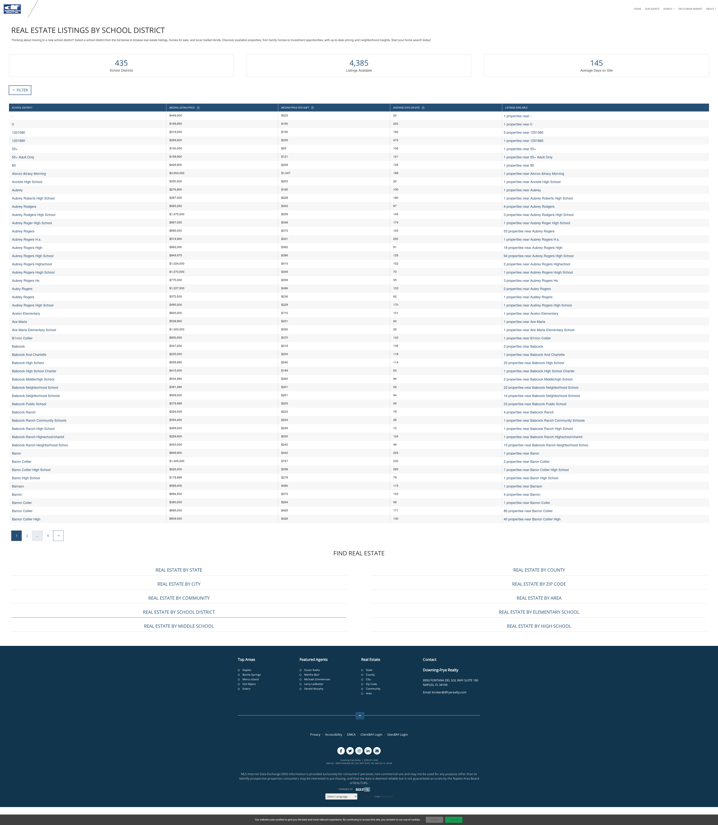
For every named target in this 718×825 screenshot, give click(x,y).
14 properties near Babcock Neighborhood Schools (542, 395)
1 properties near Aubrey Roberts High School (538, 198)
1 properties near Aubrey (522, 189)
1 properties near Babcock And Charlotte (534, 354)
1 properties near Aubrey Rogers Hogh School (538, 272)
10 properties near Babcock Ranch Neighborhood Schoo (546, 444)
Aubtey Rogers (23, 296)
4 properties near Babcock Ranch (529, 412)
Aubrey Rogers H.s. (26, 239)
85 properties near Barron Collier (528, 510)
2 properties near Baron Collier (527, 461)
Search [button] (668, 8)
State (369, 670)
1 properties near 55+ (520, 148)
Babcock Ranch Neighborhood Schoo (40, 444)
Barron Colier (22, 502)
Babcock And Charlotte (29, 354)
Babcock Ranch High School (33, 428)
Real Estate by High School (539, 626)
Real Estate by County (539, 570)
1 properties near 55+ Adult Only (528, 156)
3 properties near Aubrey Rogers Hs (531, 280)
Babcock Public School (29, 403)
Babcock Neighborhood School (35, 387)
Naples (247, 670)
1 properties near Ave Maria (524, 321)
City (368, 679)
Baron (16, 453)
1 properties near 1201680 (523, 140)
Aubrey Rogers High (27, 247)
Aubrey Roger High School (32, 222)
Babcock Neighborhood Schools (36, 395)
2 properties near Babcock (523, 346)
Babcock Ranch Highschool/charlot (38, 436)
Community (373, 688)
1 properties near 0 (518, 124)
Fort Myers (249, 684)
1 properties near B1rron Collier (527, 337)
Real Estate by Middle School (179, 626)
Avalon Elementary (26, 313)
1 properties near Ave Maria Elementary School (539, 329)
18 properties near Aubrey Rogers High (533, 247)
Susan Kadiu (312, 670)
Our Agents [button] (652, 8)
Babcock (18, 346)
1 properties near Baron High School (531, 477)
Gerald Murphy (313, 688)
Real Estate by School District (179, 612)
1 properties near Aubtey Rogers (528, 296)
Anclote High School (27, 181)
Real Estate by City (178, 584)
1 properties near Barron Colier (527, 502)
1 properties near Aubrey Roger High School (537, 222)
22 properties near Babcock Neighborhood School (541, 387)
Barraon (18, 486)
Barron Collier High (26, 518)
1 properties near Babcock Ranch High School (538, 428)
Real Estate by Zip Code (539, 584)
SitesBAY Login (397, 734)
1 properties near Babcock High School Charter (539, 370)
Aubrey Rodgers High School (33, 214)
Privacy (315, 734)
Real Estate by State (179, 570)
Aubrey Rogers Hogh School (33, 272)
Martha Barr (312, 674)
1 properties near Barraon (523, 486)
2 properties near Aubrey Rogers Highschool (537, 263)
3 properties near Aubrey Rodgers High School (539, 214)
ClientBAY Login (371, 734)
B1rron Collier (22, 337)
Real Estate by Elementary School (539, 612)
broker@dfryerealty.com (449, 692)
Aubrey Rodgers (24, 206)
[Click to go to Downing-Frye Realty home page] (14, 8)
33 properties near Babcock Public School (535, 403)
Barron (17, 494)
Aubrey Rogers (23, 231)
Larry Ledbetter (313, 684)
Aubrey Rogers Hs (25, 280)
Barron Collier (22, 510)
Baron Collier (21, 461)
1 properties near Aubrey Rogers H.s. (532, 239)
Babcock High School (28, 362)
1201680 (18, 140)
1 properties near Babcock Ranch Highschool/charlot (543, 436)
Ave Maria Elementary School (34, 329)
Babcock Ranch (24, 412)
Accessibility (333, 734)
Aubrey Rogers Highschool (32, 263)
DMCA (351, 734)
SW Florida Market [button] (690, 8)
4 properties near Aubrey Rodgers (529, 206)
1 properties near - (517, 115)
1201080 (18, 132)
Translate (387, 796)
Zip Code (371, 684)
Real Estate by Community (179, 598)
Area (369, 693)
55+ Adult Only (23, 156)
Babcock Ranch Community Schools (39, 420)
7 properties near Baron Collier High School (536, 469)
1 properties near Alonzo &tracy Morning (534, 173)
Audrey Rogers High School (32, 305)
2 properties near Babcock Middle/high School (538, 379)
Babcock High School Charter (34, 370)
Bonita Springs (252, 674)
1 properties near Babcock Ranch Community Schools (544, 420)
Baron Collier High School (31, 469)
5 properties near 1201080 (523, 132)
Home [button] (637, 8)
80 (14, 165)
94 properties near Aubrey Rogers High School (539, 255)
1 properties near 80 (519, 165)
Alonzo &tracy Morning (29, 173)
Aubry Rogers (22, 288)
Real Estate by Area (539, 598)
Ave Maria (19, 321)
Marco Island (251, 679)
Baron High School (26, 477)
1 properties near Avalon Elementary (531, 313)
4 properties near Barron (522, 494)
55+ (15, 148)
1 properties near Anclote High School (532, 181)
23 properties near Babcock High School (534, 362)
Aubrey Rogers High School (32, 255)
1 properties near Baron (521, 453)
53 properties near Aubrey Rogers (529, 231)
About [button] (710, 8)
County (370, 674)
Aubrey (17, 189)
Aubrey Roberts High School (33, 198)
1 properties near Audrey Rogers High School (538, 305)
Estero (246, 688)
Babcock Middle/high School (33, 379)
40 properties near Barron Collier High (532, 518)
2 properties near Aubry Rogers (527, 288)
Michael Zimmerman (317, 679)
